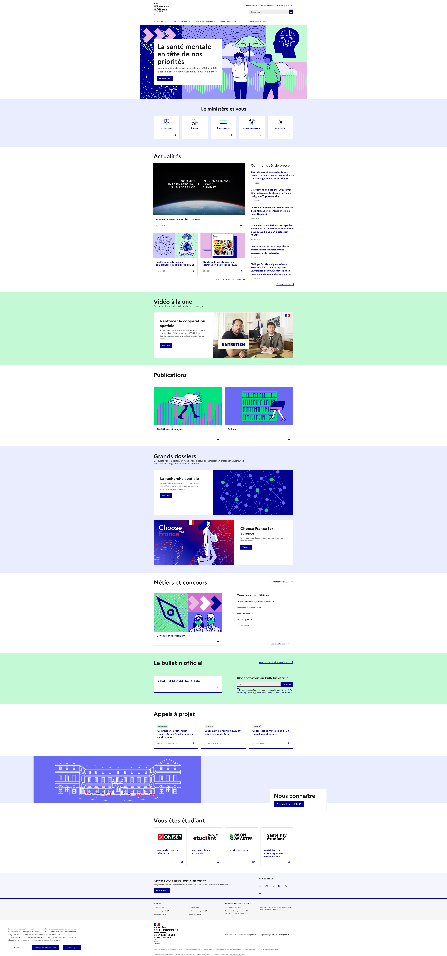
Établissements (223, 128)
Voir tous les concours (281, 643)
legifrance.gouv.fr (268, 934)
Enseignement (243, 625)
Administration (244, 613)
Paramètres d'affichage (270, 950)
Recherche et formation (247, 607)
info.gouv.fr (230, 934)
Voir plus (166, 345)
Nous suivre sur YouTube (259, 894)
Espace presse (283, 284)
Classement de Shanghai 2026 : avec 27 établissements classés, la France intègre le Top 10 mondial (271, 193)
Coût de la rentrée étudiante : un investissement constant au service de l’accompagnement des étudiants (272, 175)
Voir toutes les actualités (229, 279)
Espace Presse (251, 6)
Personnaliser (19, 947)
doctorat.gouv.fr (194, 907)
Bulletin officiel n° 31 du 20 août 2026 (178, 681)
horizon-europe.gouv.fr (197, 911)
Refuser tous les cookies (45, 947)
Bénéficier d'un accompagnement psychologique (273, 853)
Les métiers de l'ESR (279, 581)
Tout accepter (72, 947)
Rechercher (291, 12)
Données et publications (255, 21)
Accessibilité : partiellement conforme (228, 950)
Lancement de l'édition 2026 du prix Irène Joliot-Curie (223, 732)
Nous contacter (250, 950)
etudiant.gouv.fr (282, 6)
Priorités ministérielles (178, 21)
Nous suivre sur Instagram (266, 886)
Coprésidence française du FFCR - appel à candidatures (270, 732)
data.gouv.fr (284, 934)
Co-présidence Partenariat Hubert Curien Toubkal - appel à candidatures (175, 734)
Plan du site (208, 950)
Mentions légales (159, 950)
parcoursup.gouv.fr (160, 911)
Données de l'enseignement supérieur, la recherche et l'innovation (238, 912)
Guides (232, 429)
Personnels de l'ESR (252, 128)
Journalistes (280, 128)
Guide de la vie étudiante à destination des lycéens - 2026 (220, 263)
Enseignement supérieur (203, 21)
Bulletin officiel (267, 6)
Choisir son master (238, 850)
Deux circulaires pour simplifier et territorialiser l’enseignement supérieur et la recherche (270, 250)
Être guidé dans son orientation (168, 852)
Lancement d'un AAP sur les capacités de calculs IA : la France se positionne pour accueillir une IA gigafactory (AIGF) (272, 230)
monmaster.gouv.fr (160, 915)
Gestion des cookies (175, 950)
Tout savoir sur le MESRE (289, 804)
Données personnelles (193, 950)
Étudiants (195, 128)
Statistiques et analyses (170, 429)
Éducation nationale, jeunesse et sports (254, 601)
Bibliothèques (243, 619)
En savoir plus (165, 78)
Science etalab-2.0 (236, 955)
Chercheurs (166, 128)
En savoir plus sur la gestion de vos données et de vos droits (263, 692)
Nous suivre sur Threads (279, 886)
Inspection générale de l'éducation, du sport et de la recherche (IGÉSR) (276, 908)
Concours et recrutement (171, 635)
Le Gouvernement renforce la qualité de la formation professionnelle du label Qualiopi (272, 211)
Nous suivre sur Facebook (273, 886)
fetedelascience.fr (195, 915)
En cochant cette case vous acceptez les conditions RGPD (266, 691)
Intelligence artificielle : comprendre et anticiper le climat (175, 263)
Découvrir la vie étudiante (201, 852)
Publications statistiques (233, 907)
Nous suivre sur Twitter (286, 886)
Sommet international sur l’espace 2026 (178, 219)
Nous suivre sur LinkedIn (259, 886)
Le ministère (158, 21)
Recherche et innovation (229, 21)
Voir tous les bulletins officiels (274, 662)
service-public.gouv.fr (247, 934)
